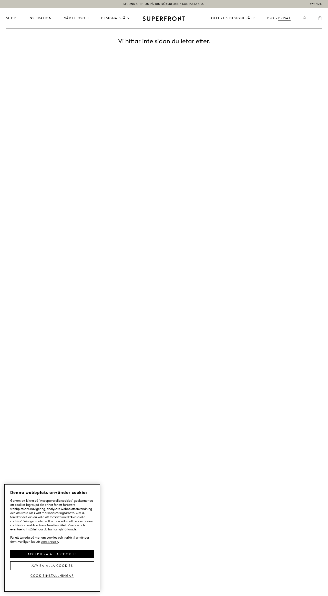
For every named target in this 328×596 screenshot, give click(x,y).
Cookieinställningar (52, 575)
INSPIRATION (40, 18)
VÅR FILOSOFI (76, 18)
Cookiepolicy (49, 541)
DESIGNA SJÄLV (115, 18)
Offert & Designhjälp (233, 18)
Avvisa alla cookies (52, 565)
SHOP (11, 18)
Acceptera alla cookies (52, 554)
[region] (52, 538)
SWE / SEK (316, 4)
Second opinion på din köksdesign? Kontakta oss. (164, 4)
